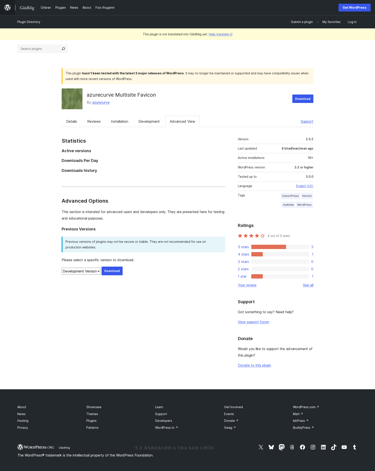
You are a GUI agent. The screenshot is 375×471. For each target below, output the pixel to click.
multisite (288, 204)
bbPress (301, 420)
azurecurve (101, 102)
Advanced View (182, 121)
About (21, 407)
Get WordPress (355, 7)
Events (229, 414)
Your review (247, 285)
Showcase (93, 407)
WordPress (304, 204)
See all (308, 285)
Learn (159, 407)
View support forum (253, 322)
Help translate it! (220, 34)
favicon (307, 195)
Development (149, 121)
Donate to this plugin (254, 365)
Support (307, 121)
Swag (230, 427)
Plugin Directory (28, 22)
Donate (231, 420)
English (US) (304, 186)
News (21, 414)
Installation (119, 121)
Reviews (94, 121)
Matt (298, 414)
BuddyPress (303, 427)
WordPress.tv (166, 427)
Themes (92, 414)
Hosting (22, 420)
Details (71, 121)
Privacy (22, 427)
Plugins (91, 420)
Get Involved (233, 407)
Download (303, 99)
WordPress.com (306, 407)
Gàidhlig (64, 447)
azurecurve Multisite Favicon (121, 95)
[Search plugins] (63, 48)
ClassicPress (290, 195)
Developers (163, 420)
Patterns (92, 427)
